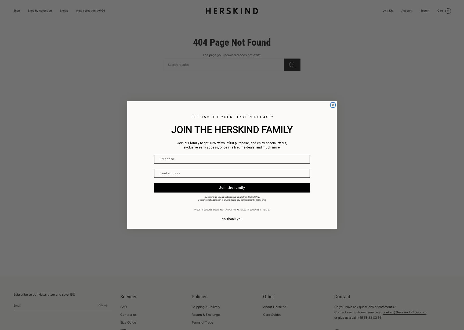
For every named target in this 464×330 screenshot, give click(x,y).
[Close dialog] (333, 105)
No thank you (232, 219)
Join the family (232, 188)
